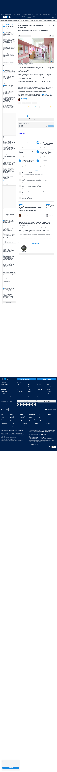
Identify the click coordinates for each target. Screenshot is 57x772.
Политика (39, 387)
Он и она (39, 384)
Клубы (55, 14)
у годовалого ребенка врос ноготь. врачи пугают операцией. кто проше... (28, 162)
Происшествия (40, 389)
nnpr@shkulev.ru (43, 434)
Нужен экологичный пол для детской (27, 151)
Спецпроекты (49, 393)
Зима (29, 384)
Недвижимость (8, 14)
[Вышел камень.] (38, 163)
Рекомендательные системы (33, 444)
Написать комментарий (26, 35)
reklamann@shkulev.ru (51, 430)
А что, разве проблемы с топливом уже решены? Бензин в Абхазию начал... (47, 144)
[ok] (23, 404)
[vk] (21, 404)
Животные (19, 394)
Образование (30, 396)
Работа (38, 391)
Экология (48, 389)
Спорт (48, 384)
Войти (22, 126)
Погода (29, 14)
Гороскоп (45, 14)
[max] (29, 404)
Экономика (49, 391)
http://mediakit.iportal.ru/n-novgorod (48, 431)
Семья (38, 396)
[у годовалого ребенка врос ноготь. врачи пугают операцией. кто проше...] (20, 163)
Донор (24, 103)
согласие (6, 765)
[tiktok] (35, 404)
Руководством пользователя (33, 436)
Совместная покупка (16, 14)
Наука (29, 393)
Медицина (29, 103)
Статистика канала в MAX (6, 396)
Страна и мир (49, 387)
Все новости (9, 24)
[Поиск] (50, 17)
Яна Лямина (24, 98)
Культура (29, 387)
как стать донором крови (45, 94)
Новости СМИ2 (21, 133)
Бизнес (18, 386)
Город (18, 389)
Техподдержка (3, 393)
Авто (18, 384)
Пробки (29, 17)
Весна (18, 387)
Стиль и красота (50, 386)
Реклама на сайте (4, 384)
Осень (38, 386)
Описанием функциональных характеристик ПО (36, 437)
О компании (3, 387)
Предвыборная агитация (5, 394)
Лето (29, 389)
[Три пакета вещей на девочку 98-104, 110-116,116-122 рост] (38, 154)
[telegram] (18, 404)
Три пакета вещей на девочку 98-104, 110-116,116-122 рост (46, 152)
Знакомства (24, 14)
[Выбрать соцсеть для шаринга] (53, 36)
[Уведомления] (53, 17)
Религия (39, 394)
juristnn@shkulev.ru (4, 441)
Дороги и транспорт (21, 391)
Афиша (40, 14)
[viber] (26, 404)
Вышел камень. (44, 160)
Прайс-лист (3, 386)
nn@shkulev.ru (12, 439)
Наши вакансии (4, 391)
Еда (17, 393)
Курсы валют (50, 14)
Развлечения (39, 393)
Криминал (30, 386)
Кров (19, 103)
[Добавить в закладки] (50, 36)
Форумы (2, 14)
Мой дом (29, 391)
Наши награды (3, 389)
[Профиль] (55, 17)
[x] (32, 404)
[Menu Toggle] (1, 17)
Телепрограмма (35, 14)
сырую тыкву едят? (24, 142)
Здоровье (34, 103)
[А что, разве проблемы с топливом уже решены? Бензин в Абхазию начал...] (38, 145)
